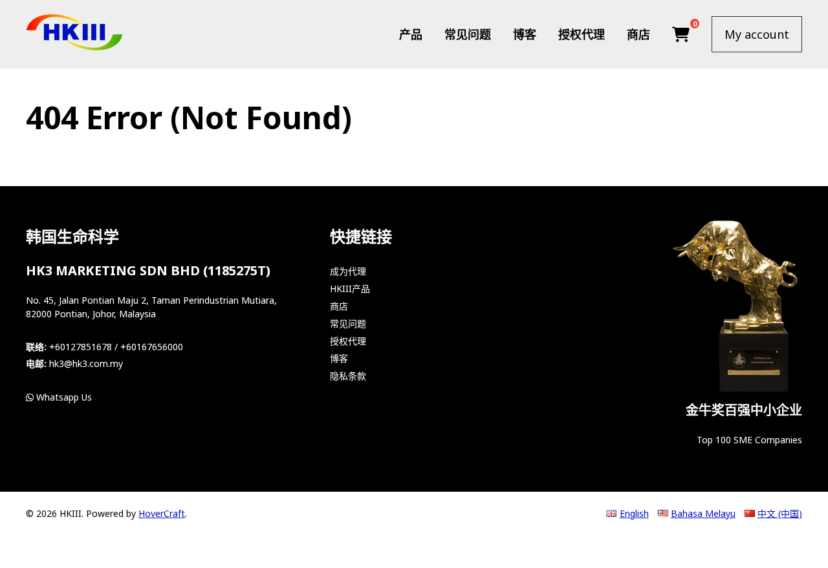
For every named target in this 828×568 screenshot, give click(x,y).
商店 (638, 34)
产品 (410, 34)
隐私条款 (348, 376)
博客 (524, 34)
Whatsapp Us (63, 397)
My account (756, 34)
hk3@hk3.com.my (86, 363)
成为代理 (348, 271)
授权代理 (581, 34)
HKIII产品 (350, 288)
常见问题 (467, 34)
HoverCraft (161, 513)
